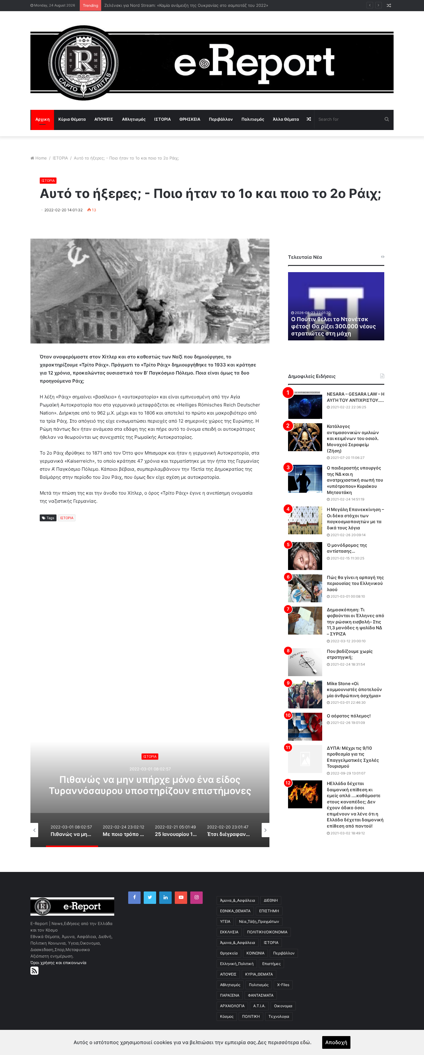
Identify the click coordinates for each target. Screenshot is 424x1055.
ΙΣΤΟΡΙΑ (162, 119)
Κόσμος (226, 1016)
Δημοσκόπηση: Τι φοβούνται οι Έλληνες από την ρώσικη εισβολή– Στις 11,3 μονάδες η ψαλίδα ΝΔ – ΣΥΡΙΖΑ (355, 621)
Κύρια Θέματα (72, 119)
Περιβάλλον (221, 119)
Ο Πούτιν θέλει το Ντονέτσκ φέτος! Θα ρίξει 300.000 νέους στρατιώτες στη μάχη (333, 326)
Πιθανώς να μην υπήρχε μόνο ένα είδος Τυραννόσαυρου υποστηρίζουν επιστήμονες (150, 785)
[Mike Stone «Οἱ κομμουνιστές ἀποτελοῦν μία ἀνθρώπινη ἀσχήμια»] (305, 694)
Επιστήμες (271, 963)
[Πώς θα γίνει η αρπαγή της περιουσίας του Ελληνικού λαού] (305, 588)
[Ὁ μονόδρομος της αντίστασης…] (305, 556)
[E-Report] (212, 63)
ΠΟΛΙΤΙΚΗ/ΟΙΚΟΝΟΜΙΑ (267, 932)
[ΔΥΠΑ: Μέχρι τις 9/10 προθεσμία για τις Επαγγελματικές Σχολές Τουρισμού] (305, 759)
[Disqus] (149, 627)
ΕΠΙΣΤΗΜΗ (269, 911)
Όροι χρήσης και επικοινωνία (58, 962)
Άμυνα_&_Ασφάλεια (237, 900)
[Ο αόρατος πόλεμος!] (305, 727)
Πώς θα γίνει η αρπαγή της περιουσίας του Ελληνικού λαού (355, 583)
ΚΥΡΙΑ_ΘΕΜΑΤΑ (259, 974)
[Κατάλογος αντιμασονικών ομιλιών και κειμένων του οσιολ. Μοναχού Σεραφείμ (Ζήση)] (305, 437)
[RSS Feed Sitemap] (34, 970)
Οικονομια (283, 1005)
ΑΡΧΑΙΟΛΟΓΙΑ (232, 1005)
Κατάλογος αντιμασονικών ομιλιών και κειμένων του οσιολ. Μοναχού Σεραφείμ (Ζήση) (353, 438)
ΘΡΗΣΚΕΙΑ (189, 119)
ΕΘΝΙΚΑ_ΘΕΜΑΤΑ (235, 911)
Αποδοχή (336, 1042)
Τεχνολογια (278, 1016)
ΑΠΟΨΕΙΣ (103, 119)
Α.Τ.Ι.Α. (259, 1005)
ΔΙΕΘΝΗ (271, 900)
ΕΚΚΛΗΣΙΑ (229, 932)
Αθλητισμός (134, 119)
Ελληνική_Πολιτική (237, 963)
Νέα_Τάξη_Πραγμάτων (259, 921)
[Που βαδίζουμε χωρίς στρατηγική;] (305, 662)
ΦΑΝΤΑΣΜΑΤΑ (260, 995)
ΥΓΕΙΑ (225, 921)
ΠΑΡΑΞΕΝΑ (229, 995)
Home (41, 157)
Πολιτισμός (252, 119)
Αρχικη (42, 119)
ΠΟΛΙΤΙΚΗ (251, 1016)
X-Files (283, 984)
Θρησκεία (229, 953)
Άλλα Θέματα (286, 119)
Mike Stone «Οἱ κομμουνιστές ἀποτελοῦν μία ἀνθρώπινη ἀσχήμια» (354, 689)
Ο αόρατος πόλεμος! (349, 715)
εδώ (305, 1042)
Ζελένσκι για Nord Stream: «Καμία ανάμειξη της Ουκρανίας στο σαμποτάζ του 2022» (186, 5)
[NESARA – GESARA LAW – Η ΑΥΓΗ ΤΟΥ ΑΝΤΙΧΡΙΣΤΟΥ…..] (305, 405)
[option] (149, 785)
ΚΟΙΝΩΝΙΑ (255, 953)
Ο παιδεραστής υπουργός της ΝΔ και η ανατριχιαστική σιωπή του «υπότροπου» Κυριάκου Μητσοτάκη (355, 480)
